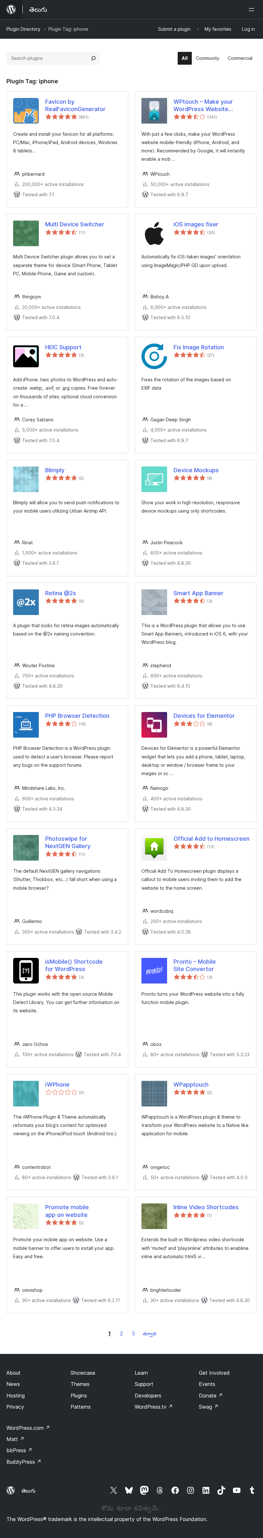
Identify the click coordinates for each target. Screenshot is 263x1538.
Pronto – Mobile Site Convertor (195, 965)
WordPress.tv (154, 1407)
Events (207, 1384)
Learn (141, 1373)
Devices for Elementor (204, 715)
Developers (148, 1395)
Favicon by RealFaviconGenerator (75, 105)
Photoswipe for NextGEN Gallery (67, 842)
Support (144, 1384)
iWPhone (57, 1084)
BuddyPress (23, 1462)
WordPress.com (28, 1428)
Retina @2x (60, 593)
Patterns (81, 1407)
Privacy (15, 1407)
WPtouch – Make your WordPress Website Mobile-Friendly (203, 105)
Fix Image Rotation (199, 347)
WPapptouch (191, 1084)
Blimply (54, 470)
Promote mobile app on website (67, 1211)
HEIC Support (63, 347)
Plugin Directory (23, 29)
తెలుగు (28, 1490)
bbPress (19, 1450)
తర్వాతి (149, 1333)
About (13, 1373)
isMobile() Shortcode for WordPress (74, 965)
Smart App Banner (199, 593)
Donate (211, 1395)
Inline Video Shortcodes (206, 1207)
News (13, 1384)
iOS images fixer (196, 224)
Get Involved (214, 1373)
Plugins (79, 1395)
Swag (208, 1407)
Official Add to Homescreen (212, 838)
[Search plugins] (93, 58)
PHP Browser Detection (77, 715)
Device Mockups (196, 470)
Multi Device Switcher (74, 224)
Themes (80, 1384)
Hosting (15, 1395)
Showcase (83, 1373)
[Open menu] (252, 9)
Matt (15, 1439)
